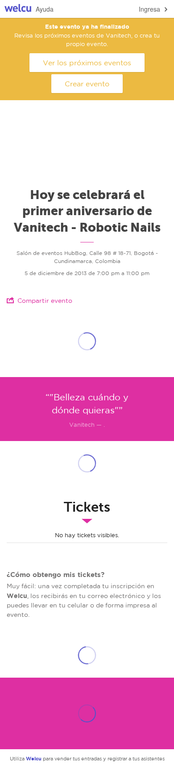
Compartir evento (44, 300)
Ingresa (149, 8)
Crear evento (87, 84)
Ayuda (45, 8)
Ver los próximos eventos (87, 63)
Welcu (17, 9)
